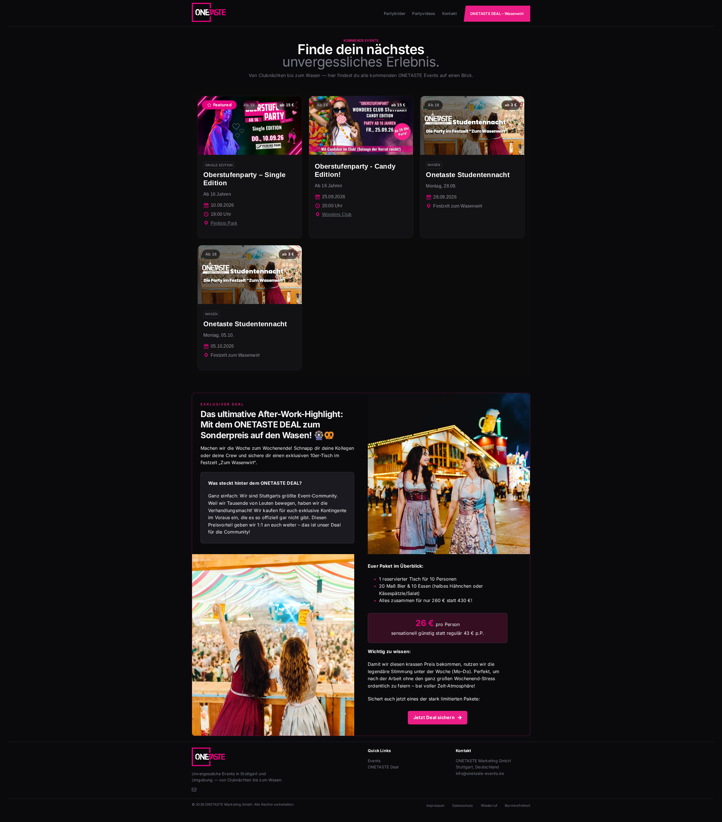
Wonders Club (337, 214)
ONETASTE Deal (383, 766)
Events (374, 760)
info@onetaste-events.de (480, 773)
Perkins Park (224, 223)
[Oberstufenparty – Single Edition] (250, 167)
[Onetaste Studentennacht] (472, 167)
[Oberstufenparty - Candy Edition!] (361, 167)
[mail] (194, 789)
